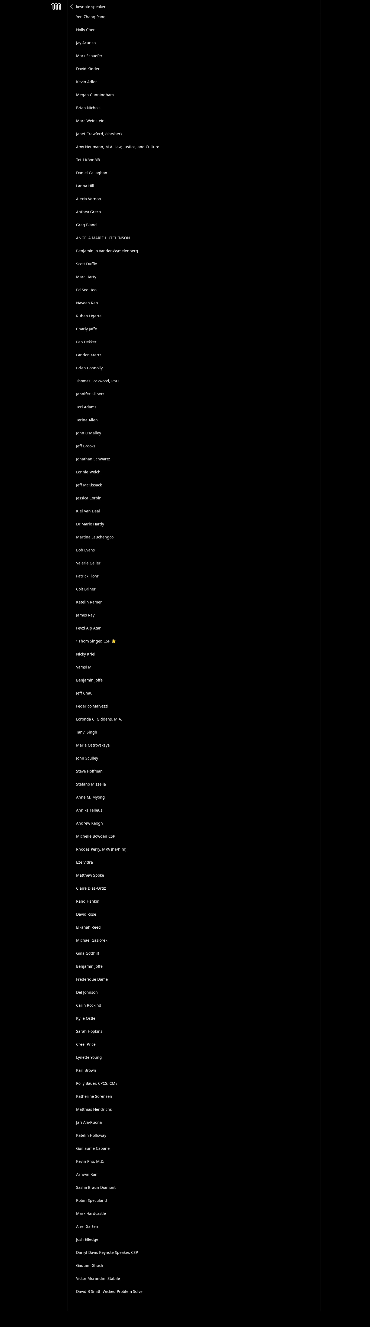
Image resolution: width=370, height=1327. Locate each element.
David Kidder (88, 68)
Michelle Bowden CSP (95, 836)
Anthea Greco (88, 211)
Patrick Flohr (87, 576)
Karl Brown (86, 1070)
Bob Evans (85, 550)
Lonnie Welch (88, 471)
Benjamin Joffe (89, 680)
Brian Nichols (88, 107)
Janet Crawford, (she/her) (99, 133)
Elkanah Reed (88, 927)
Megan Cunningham (95, 94)
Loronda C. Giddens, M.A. (99, 719)
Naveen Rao (87, 302)
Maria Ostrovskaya (93, 745)
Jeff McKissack (89, 484)
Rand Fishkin (87, 901)
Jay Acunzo (86, 42)
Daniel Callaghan (91, 172)
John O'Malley (88, 432)
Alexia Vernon (88, 198)
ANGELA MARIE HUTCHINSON (103, 237)
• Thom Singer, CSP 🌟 (96, 641)
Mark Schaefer (89, 55)
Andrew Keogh (89, 823)
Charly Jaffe (86, 328)
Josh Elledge (87, 1239)
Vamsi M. (84, 667)
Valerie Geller (88, 563)
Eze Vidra (84, 862)
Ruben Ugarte (89, 315)
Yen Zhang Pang (91, 16)
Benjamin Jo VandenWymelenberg (107, 250)
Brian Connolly (89, 367)
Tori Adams (86, 406)
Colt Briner (86, 589)
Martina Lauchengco (94, 537)
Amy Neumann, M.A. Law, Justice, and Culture (117, 146)
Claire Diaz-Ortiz (91, 888)
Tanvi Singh (86, 732)
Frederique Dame (92, 979)
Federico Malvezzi (92, 706)
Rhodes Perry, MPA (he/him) (101, 849)
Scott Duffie (86, 263)
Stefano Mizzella (91, 784)
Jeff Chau (84, 693)
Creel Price (86, 1044)
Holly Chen (86, 29)
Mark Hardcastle (91, 1213)
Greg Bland (86, 224)
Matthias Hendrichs (94, 1109)
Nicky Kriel (85, 654)
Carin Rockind (88, 1005)
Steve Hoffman (89, 771)
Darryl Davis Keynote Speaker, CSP (107, 1252)
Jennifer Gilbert (90, 393)
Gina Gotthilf (87, 953)
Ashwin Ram (87, 1174)
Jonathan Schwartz (93, 458)
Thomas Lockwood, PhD (97, 380)
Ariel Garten (87, 1226)
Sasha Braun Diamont (96, 1187)
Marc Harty (86, 276)
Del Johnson (87, 992)
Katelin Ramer (89, 602)
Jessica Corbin (89, 498)
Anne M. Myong (90, 797)
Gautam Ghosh (89, 1265)
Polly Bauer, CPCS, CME (97, 1083)
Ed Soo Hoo (86, 289)
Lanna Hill (85, 185)
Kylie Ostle (85, 1018)
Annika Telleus (89, 810)
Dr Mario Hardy (90, 524)
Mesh (56, 6)
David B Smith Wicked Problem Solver (110, 1291)
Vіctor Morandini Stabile (98, 1278)
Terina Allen (87, 419)
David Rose (86, 914)
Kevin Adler (86, 81)
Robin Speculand (91, 1200)
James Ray (85, 615)
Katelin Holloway (91, 1135)
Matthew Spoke (90, 875)
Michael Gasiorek (91, 940)
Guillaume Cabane (93, 1148)
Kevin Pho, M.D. (90, 1161)
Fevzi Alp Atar (88, 628)
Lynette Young (89, 1057)
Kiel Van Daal (88, 511)
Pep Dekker (86, 341)
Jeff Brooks (85, 445)
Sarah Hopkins (89, 1031)
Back (71, 6)
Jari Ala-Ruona (89, 1122)
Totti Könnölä (88, 159)
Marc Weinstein (90, 120)
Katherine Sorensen (94, 1096)
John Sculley (87, 758)
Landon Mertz (88, 354)
